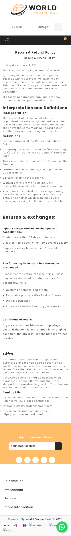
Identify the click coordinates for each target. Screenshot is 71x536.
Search (58, 27)
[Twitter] (27, 460)
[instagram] (52, 460)
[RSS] (35, 460)
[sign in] (15, 40)
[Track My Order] (7, 40)
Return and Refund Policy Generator (30, 90)
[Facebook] (19, 460)
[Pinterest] (44, 460)
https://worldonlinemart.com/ (45, 186)
